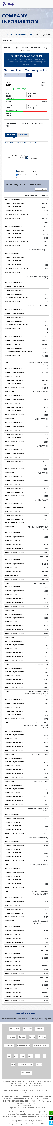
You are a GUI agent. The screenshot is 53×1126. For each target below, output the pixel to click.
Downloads (9, 1045)
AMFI (13, 1064)
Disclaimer (39, 1029)
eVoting (39, 1064)
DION (42, 1124)
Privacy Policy (14, 1029)
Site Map (22, 1037)
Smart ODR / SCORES (41, 1045)
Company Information (23, 34)
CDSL (30, 1056)
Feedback (42, 1037)
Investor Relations (23, 1045)
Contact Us (11, 1037)
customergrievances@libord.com (36, 1112)
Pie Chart (11, 135)
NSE (15, 1056)
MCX (22, 1056)
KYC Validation (26, 1073)
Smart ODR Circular (25, 1064)
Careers (32, 1037)
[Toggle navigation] (49, 4)
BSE (9, 1056)
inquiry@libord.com (24, 1116)
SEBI (37, 1056)
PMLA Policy (27, 1029)
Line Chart (22, 135)
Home (9, 34)
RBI (44, 1056)
